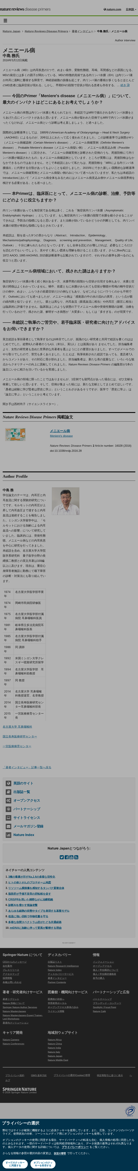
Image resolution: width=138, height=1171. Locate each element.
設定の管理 (60, 1153)
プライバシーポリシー (75, 1147)
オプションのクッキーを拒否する (43, 1164)
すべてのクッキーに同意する (15, 1164)
